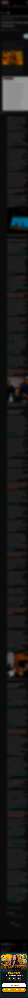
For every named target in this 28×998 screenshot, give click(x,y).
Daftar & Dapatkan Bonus (15, 990)
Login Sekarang (15, 985)
